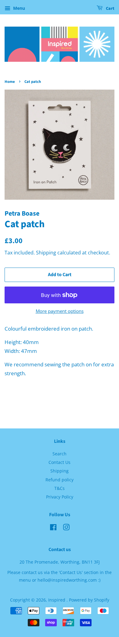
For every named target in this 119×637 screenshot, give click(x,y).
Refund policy (59, 480)
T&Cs (59, 488)
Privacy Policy (59, 497)
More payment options (60, 311)
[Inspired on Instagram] (66, 528)
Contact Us (59, 462)
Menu (18, 8)
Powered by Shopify (89, 600)
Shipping (46, 252)
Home (10, 81)
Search (59, 454)
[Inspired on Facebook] (53, 528)
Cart (109, 9)
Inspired (57, 600)
